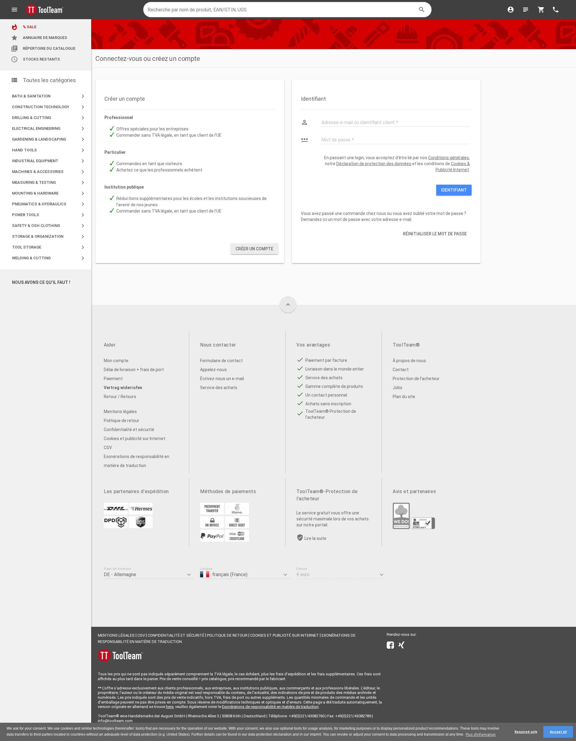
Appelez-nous (213, 369)
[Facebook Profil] (390, 646)
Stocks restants (35, 59)
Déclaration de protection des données (373, 163)
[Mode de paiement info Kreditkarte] (237, 540)
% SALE (23, 27)
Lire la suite (315, 538)
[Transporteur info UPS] (141, 526)
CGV (108, 447)
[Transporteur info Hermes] (141, 513)
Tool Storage (49, 247)
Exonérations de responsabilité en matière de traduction (136, 461)
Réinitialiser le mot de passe (435, 233)
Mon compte (116, 360)
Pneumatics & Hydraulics (49, 204)
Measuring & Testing (49, 182)
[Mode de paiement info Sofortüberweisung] (237, 513)
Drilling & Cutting (49, 117)
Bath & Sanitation (49, 96)
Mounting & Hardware (49, 193)
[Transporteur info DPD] (116, 526)
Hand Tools (49, 150)
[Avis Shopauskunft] (423, 527)
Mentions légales (120, 411)
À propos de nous (409, 360)
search (421, 9)
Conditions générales (448, 157)
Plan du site (404, 396)
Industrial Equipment (49, 161)
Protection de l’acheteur (416, 378)
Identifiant (454, 190)
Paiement (113, 378)
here (169, 706)
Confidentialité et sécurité (129, 429)
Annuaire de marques (39, 37)
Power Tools (49, 215)
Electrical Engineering (49, 128)
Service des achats (218, 387)
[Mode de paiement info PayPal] (212, 540)
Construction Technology (49, 107)
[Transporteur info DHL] (116, 513)
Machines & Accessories (49, 171)
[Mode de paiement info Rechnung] (212, 526)
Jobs (397, 387)
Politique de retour (121, 420)
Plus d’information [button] (481, 735)
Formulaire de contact (221, 360)
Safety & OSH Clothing (49, 225)
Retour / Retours (120, 396)
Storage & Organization (49, 236)
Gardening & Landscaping (49, 139)
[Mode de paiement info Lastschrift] (237, 526)
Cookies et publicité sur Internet (134, 438)
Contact (401, 369)
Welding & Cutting (49, 258)
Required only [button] (525, 732)
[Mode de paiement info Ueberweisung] (212, 513)
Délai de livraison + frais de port (134, 369)
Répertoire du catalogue (43, 48)
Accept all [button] (558, 732)
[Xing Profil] (401, 646)
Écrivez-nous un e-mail (222, 378)
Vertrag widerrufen (123, 387)
